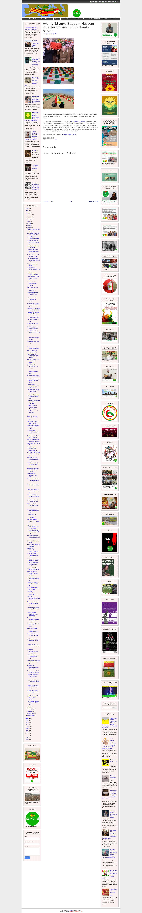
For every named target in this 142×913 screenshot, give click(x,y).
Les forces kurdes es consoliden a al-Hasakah (32, 299)
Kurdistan (105, 18)
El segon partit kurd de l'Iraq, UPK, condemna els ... (33, 496)
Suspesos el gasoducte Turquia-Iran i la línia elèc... (32, 584)
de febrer (29, 217)
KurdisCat (44, 18)
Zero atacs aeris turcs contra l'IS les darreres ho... (33, 521)
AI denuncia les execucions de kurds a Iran (113, 761)
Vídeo (112, 18)
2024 (27, 735)
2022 (27, 730)
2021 (27, 728)
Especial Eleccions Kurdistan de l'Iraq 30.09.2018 (86, 18)
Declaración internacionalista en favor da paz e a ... (32, 593)
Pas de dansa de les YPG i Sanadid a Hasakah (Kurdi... (33, 380)
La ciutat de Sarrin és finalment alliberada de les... (33, 578)
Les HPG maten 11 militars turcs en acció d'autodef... (33, 697)
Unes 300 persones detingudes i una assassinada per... (32, 448)
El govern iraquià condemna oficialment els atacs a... (33, 667)
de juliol (29, 227)
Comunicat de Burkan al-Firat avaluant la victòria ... (33, 646)
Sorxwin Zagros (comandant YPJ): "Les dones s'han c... (33, 386)
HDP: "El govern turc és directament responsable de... (32, 412)
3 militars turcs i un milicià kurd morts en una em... (33, 656)
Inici (71, 201)
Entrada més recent (48, 201)
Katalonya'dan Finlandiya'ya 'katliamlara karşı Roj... (33, 550)
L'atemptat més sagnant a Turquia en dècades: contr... (33, 396)
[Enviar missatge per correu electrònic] (44, 137)
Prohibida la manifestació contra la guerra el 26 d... (33, 480)
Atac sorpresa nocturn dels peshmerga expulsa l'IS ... (32, 289)
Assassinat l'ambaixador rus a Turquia (113, 777)
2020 (27, 726)
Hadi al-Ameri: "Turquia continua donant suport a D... (33, 681)
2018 (27, 722)
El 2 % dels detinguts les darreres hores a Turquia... (33, 564)
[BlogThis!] (48, 138)
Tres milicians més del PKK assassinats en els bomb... (33, 537)
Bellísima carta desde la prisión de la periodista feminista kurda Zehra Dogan (36, 99)
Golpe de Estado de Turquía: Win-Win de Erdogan (35, 43)
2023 (27, 733)
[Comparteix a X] (50, 138)
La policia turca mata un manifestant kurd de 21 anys (33, 532)
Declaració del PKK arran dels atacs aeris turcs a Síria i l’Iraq (113, 892)
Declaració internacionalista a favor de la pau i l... (33, 598)
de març (29, 219)
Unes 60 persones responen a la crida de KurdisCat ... (33, 555)
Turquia (57, 18)
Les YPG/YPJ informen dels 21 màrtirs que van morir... (33, 260)
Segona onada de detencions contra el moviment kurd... (32, 526)
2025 (27, 737)
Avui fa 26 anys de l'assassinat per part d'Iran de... (32, 356)
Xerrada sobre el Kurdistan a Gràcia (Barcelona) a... (33, 609)
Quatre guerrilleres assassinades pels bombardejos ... (32, 614)
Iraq (51, 18)
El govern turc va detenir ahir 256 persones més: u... (33, 603)
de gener (29, 214)
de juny (29, 225)
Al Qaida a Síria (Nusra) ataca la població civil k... (32, 692)
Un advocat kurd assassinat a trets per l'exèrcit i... (33, 338)
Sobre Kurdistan (33, 18)
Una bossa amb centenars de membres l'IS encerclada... (33, 402)
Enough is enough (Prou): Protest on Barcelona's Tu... (33, 491)
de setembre (30, 709)
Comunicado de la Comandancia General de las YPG (33, 619)
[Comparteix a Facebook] (52, 138)
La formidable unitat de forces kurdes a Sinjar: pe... (33, 242)
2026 (27, 739)
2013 (27, 208)
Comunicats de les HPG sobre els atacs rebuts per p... (33, 510)
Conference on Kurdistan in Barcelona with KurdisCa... (33, 294)
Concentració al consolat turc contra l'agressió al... (33, 486)
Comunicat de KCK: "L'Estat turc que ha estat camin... (32, 516)
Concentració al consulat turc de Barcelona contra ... (33, 427)
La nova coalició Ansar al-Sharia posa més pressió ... (33, 283)
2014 (27, 210)
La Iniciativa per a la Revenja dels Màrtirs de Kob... (33, 269)
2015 (27, 213)
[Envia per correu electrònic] (46, 138)
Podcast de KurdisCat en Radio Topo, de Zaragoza (33, 361)
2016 (27, 718)
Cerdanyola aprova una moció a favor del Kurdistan (32, 676)
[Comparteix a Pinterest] (53, 138)
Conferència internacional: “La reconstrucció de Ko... (33, 251)
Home (24, 18)
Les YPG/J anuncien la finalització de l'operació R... (33, 332)
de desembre (30, 715)
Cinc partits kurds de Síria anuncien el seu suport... (33, 391)
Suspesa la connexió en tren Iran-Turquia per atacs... (32, 687)
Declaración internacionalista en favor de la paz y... (32, 651)
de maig (29, 223)
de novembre (30, 713)
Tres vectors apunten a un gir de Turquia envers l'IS (33, 454)
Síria (68, 18)
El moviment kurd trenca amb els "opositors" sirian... (33, 371)
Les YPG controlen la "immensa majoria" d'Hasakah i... (32, 407)
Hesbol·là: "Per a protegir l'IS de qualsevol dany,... (33, 625)
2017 (27, 720)
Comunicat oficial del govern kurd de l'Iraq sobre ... (32, 505)
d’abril (28, 221)
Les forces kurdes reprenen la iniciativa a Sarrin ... (33, 432)
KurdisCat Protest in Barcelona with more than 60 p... (32, 573)
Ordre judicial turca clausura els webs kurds (32, 475)
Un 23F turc (35, 150)
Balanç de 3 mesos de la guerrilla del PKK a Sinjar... (33, 278)
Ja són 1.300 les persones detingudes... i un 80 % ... (33, 640)
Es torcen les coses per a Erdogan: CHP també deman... (33, 635)
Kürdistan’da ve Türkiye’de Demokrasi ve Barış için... (33, 662)
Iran (63, 18)
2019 (27, 724)
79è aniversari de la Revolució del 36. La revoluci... (32, 366)
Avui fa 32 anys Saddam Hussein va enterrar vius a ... (33, 703)
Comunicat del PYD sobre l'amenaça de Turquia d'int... (33, 305)
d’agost (29, 707)
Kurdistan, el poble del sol (69, 134)
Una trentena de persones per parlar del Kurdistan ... (33, 343)
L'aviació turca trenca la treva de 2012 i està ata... (32, 464)
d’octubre (29, 711)
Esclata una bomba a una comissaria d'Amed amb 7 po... (33, 470)
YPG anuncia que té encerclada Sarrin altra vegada (33, 459)
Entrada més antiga (93, 201)
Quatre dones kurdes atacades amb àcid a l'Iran (32, 418)
